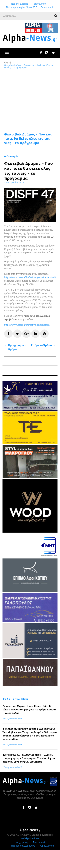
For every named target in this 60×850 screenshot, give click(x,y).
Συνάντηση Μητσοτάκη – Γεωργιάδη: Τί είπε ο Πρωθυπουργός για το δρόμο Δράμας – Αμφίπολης (29, 709)
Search (56, 16)
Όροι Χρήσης (47, 845)
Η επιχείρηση (39, 3)
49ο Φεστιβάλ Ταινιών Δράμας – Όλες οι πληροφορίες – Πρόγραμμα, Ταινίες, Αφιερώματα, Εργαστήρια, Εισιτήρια (28, 758)
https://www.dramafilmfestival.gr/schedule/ (27, 324)
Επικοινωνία (47, 7)
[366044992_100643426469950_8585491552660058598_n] (30, 531)
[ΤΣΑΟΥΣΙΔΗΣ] (30, 443)
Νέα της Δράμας (19, 3)
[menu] (7, 53)
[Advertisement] (30, 98)
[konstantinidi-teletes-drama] (30, 409)
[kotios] (30, 591)
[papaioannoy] (30, 685)
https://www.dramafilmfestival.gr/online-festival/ (30, 277)
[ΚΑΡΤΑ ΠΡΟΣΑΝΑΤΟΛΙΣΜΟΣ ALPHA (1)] (30, 657)
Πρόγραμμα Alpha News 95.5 (21, 7)
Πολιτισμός (11, 156)
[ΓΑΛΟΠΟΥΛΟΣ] (30, 621)
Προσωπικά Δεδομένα (23, 845)
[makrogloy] (30, 476)
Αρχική (7, 62)
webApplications (30, 838)
